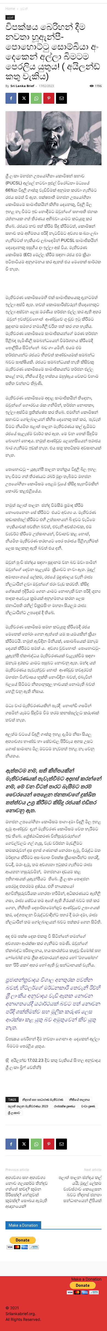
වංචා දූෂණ (88, 1106)
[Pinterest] (48, 98)
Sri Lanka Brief (22, 86)
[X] (23, 98)
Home (10, 8)
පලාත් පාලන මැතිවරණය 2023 (28, 1106)
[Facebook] (10, 98)
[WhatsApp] (36, 98)
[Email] (61, 98)
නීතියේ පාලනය (79, 1099)
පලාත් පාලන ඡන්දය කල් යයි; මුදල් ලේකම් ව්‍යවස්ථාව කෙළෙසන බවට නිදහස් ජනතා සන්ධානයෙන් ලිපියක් (80, 1189)
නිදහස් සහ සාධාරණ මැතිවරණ (42, 1099)
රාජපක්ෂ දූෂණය (64, 1106)
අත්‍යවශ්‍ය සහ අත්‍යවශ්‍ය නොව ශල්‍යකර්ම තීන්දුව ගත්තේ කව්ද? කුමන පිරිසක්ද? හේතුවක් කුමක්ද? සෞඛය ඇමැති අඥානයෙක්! (26, 1192)
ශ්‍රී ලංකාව (14, 1113)
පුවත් (23, 8)
